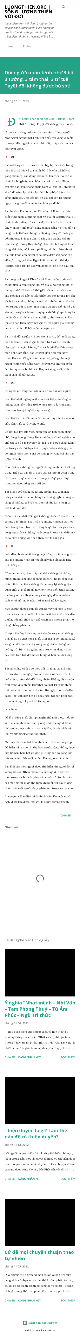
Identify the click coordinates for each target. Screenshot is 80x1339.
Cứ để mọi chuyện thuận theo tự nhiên (39, 1255)
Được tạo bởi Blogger (42, 1323)
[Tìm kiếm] (63, 7)
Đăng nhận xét (29, 1057)
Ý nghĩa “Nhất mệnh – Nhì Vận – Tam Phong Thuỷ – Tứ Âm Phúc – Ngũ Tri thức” (40, 1008)
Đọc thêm (68, 1057)
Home (9, 46)
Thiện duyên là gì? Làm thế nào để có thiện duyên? (36, 1133)
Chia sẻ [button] (66, 815)
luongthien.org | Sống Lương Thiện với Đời (28, 11)
